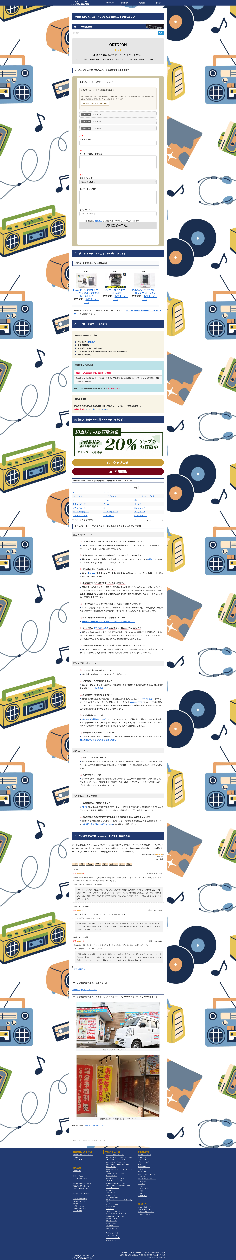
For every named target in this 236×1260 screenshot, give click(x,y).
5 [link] (150, 520)
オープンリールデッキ (144, 1155)
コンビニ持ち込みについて (81, 1188)
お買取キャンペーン (79, 1201)
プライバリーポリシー (79, 1160)
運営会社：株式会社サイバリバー (83, 1155)
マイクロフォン (142, 1196)
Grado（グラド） (111, 1193)
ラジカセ (140, 1191)
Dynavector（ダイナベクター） (115, 1178)
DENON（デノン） (111, 1176)
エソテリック (139, 507)
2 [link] (141, 520)
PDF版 (84, 807)
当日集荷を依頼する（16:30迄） (82, 1184)
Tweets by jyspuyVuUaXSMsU (84, 989)
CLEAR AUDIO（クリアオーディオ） (116, 1173)
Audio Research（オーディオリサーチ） (118, 1164)
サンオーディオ (140, 515)
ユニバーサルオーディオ (144, 496)
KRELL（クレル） (111, 1206)
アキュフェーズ (79, 507)
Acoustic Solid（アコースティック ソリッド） (119, 1157)
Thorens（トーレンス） (113, 1238)
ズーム (106, 504)
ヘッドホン (141, 1184)
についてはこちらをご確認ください (98, 739)
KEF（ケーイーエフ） (112, 1204)
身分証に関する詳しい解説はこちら (98, 824)
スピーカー (141, 1176)
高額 (104, 864)
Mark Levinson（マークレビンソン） (117, 1214)
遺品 (128, 864)
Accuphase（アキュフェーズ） (115, 1155)
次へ (77, 969)
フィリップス (139, 511)
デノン (137, 492)
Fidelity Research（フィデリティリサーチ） (119, 1185)
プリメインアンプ (143, 1162)
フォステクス (108, 515)
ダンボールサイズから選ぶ (81, 1193)
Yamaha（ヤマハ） (111, 1240)
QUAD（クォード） (111, 1221)
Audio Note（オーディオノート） (115, 1162)
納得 (121, 864)
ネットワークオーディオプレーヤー (148, 1174)
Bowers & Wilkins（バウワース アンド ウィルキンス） (119, 1170)
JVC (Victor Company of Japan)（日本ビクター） (119, 1200)
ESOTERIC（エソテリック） (114, 1181)
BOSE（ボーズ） (111, 1167)
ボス (136, 500)
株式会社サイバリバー (94, 1125)
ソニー (106, 492)
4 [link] (147, 520)
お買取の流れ (77, 1171)
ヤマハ (106, 500)
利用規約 (98, 220)
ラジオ (140, 1193)
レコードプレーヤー (144, 1169)
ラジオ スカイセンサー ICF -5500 (115, 291)
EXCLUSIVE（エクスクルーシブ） (115, 1183)
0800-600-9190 (136, 702)
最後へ (82, 969)
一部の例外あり (99, 688)
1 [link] (138, 520)
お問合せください (91, 301)
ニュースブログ (77, 1211)
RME (75, 500)
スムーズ (113, 864)
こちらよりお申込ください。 (108, 621)
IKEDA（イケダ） (111, 1195)
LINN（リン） (110, 1209)
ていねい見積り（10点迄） (81, 1178)
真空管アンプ (142, 1157)
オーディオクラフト (81, 511)
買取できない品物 (101, 628)
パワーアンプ (142, 1160)
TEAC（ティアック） (112, 1235)
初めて (90, 864)
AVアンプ (141, 1164)
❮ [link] (135, 520)
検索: (136, 487)
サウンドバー (142, 1181)
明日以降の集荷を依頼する (81, 1186)
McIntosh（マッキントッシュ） (115, 1216)
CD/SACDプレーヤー (144, 1167)
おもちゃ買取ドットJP (144, 1207)
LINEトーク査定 (78, 1176)
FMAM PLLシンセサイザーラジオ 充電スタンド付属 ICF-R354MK (86, 292)
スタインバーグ (79, 504)
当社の (95, 719)
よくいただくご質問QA (80, 1199)
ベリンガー (138, 504)
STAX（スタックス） (112, 1228)
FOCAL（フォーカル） (112, 1188)
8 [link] (159, 520)
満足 (82, 864)
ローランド (77, 496)
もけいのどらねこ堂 (144, 1214)
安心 (97, 864)
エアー (106, 507)
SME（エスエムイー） (112, 1226)
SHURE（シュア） (111, 1223)
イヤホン (140, 1186)
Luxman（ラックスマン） (113, 1211)
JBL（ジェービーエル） (113, 1197)
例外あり (92, 342)
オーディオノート (80, 515)
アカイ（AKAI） (110, 496)
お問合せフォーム (78, 1206)
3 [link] (144, 520)
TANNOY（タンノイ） (112, 1233)
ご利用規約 (76, 1157)
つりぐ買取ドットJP (144, 1209)
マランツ (76, 492)
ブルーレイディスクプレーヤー (147, 1179)
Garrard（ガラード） (112, 1190)
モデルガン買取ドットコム (146, 1212)
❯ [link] (162, 520)
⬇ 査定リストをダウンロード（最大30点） (95, 103)
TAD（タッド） (110, 1230)
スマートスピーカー (144, 1188)
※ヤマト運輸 (146, 698)
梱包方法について (78, 1203)
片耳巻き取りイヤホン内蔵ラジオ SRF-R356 (144, 291)
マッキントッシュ (110, 511)
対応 (75, 864)
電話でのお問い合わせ (79, 1208)
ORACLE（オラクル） (112, 1218)
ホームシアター (142, 1172)
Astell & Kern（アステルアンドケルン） (117, 1160)
